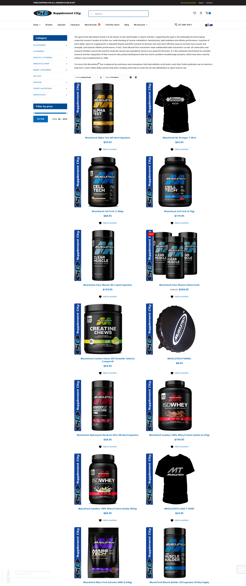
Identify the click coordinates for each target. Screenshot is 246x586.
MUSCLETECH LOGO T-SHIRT (179, 508)
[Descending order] (100, 77)
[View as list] (135, 77)
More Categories (42, 70)
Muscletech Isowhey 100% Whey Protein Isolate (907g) (107, 508)
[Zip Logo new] (209, 24)
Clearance (38, 51)
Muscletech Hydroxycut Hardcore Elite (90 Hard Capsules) (107, 435)
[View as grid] (130, 77)
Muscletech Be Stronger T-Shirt (179, 137)
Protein (37, 82)
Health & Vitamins (42, 57)
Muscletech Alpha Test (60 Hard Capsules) (107, 137)
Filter (40, 119)
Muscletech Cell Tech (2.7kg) (179, 211)
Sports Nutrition (42, 88)
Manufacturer (41, 63)
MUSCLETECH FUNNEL (179, 358)
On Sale (37, 76)
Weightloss (39, 94)
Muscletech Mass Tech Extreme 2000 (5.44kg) (107, 582)
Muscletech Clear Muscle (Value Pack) (179, 285)
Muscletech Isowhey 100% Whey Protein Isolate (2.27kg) (179, 435)
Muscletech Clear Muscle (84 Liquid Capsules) (107, 285)
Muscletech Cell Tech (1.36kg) (107, 211)
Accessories (39, 45)
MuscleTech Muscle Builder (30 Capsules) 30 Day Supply (179, 582)
